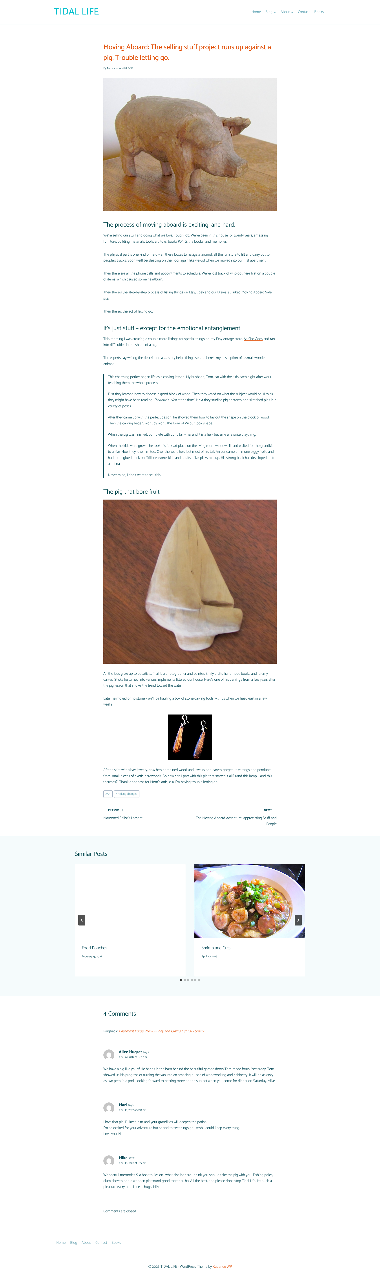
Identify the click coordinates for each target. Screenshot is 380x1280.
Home (256, 12)
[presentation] (130, 901)
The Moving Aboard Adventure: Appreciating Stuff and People (236, 817)
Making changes (126, 793)
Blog (73, 1243)
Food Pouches (94, 948)
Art (107, 793)
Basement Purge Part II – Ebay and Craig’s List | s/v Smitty (161, 1031)
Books (319, 12)
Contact (304, 12)
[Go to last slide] (81, 920)
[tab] (181, 980)
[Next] (298, 920)
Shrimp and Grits (215, 948)
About (86, 1243)
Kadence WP (222, 1267)
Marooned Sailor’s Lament (122, 814)
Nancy (111, 68)
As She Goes (253, 339)
